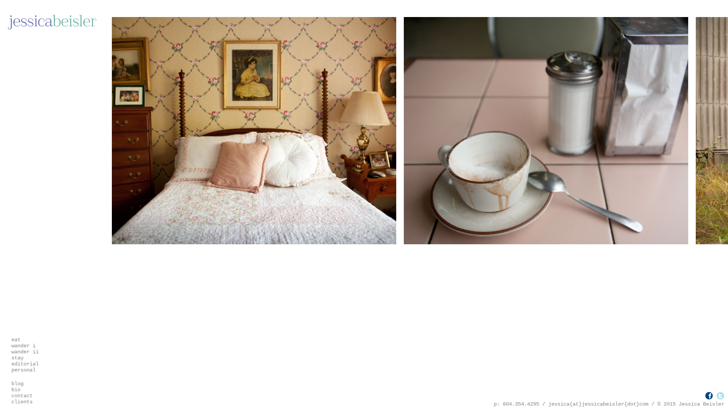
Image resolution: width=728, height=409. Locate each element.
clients (22, 402)
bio (15, 390)
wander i (23, 346)
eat (15, 340)
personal (23, 370)
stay (17, 358)
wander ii (25, 352)
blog (17, 384)
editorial (25, 364)
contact (22, 396)
